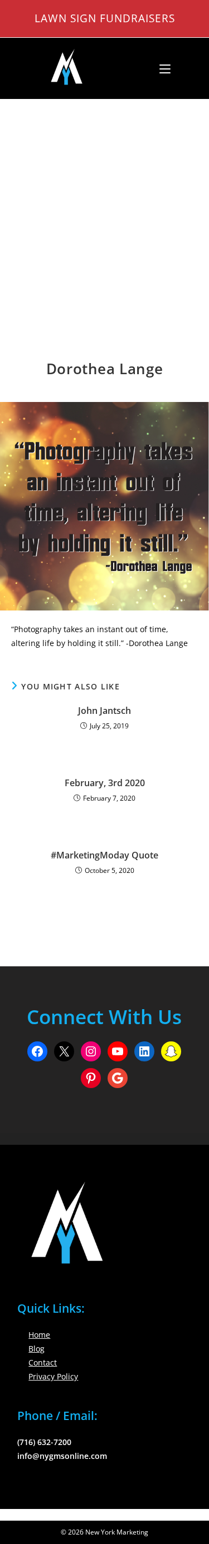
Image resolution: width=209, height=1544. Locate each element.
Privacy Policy (53, 1376)
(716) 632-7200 (44, 1442)
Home (39, 1334)
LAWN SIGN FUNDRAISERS (105, 18)
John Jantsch (104, 710)
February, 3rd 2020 (105, 783)
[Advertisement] (104, 209)
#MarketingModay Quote (104, 855)
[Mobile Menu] (161, 68)
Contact (42, 1362)
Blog (36, 1348)
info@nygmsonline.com (62, 1456)
